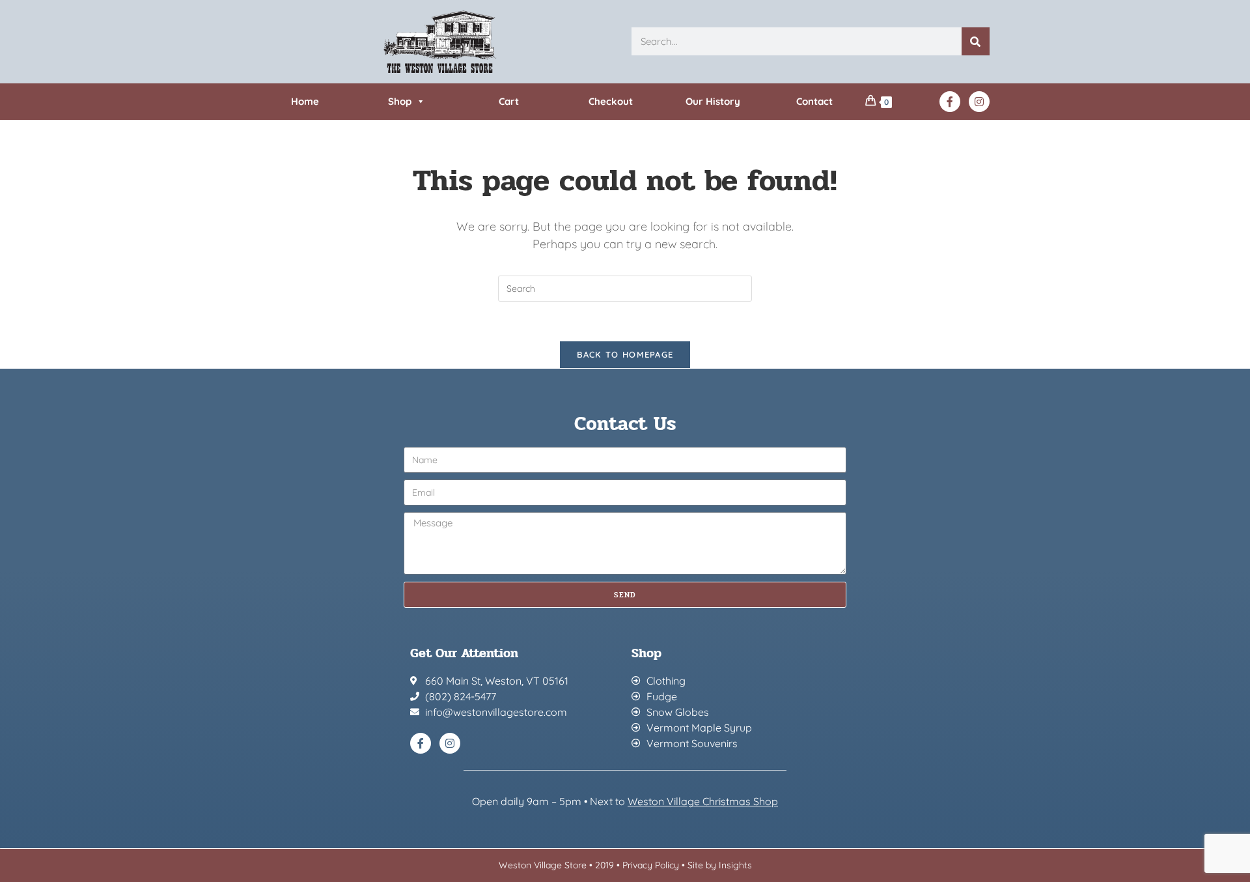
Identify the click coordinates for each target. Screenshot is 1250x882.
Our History (713, 101)
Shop (399, 101)
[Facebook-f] (949, 101)
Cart (509, 101)
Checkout (611, 101)
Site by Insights (720, 865)
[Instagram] (979, 101)
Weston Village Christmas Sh (696, 801)
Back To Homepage (625, 354)
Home (305, 101)
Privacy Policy (650, 865)
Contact (814, 101)
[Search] (976, 41)
